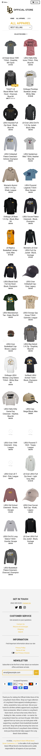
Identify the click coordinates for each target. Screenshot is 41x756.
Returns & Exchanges (20, 627)
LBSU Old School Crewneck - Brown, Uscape (10, 507)
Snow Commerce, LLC (10, 743)
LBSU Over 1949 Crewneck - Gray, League (10, 445)
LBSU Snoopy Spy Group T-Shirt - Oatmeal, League (30, 315)
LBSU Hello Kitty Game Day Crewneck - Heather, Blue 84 (10, 412)
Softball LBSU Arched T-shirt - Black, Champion (30, 377)
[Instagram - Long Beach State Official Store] (24, 607)
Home (12, 18)
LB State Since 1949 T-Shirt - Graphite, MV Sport (10, 60)
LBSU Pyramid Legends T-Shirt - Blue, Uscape (30, 187)
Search (20, 632)
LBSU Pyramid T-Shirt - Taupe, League (30, 445)
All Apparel (20, 18)
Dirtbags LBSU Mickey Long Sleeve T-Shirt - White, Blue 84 (11, 379)
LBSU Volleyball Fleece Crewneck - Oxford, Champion (10, 156)
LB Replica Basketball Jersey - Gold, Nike (10, 250)
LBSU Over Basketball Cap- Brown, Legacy (10, 346)
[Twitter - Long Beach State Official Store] (16, 607)
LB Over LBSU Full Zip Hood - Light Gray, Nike (30, 476)
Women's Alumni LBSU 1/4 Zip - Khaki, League (10, 187)
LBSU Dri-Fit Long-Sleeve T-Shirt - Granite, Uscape (10, 538)
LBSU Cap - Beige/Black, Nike (30, 410)
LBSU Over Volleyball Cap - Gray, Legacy (30, 284)
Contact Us (27, 603)
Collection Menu (20, 34)
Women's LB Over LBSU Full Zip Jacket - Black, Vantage (30, 251)
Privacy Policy (20, 648)
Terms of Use (20, 650)
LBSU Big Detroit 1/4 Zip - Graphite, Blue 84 (30, 346)
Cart (36, 2)
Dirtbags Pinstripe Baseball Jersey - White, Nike (30, 91)
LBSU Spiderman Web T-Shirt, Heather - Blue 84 (30, 156)
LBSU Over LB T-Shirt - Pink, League (10, 475)
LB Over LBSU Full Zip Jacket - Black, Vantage (30, 538)
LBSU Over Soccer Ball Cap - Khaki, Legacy (30, 507)
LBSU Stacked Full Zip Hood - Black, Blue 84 (10, 125)
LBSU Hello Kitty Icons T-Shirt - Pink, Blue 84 (30, 60)
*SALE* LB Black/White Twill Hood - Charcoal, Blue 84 (11, 92)
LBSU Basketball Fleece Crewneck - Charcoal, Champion (10, 570)
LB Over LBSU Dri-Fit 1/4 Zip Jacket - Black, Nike (30, 125)
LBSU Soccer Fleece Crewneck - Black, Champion (30, 219)
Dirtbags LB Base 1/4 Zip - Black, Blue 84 (11, 219)
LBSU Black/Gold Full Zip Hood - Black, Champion (11, 284)
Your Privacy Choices (21, 653)
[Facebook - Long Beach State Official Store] (20, 607)
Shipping (20, 629)
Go (36, 673)
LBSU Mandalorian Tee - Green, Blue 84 (10, 314)
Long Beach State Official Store (23, 741)
